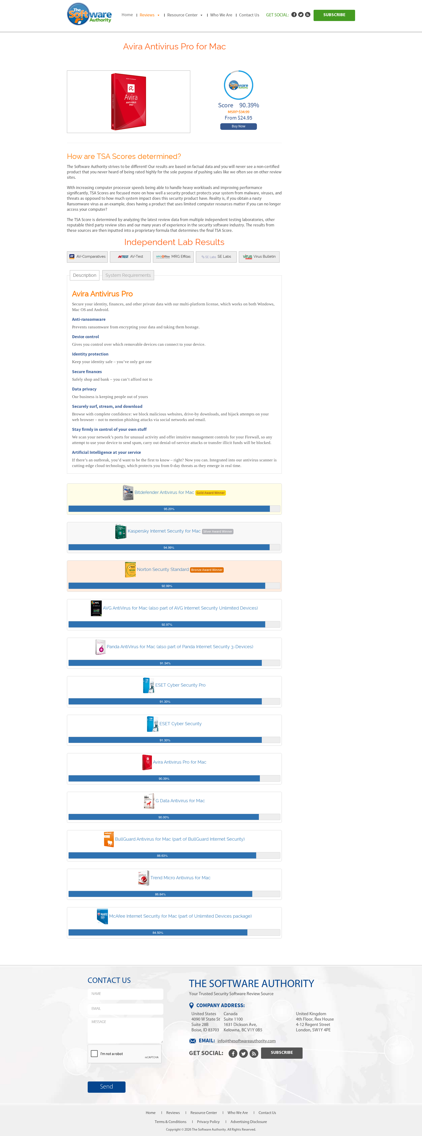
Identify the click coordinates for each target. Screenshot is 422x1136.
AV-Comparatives (90, 256)
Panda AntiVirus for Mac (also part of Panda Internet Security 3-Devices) (180, 646)
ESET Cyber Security (180, 723)
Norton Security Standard (163, 569)
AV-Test (136, 256)
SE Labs (224, 256)
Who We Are (221, 15)
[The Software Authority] (89, 13)
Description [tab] (84, 275)
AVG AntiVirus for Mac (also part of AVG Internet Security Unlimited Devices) (180, 608)
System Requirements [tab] (128, 275)
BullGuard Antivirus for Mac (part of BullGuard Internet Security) (180, 839)
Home (127, 15)
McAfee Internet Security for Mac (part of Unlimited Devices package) (180, 916)
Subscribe (334, 15)
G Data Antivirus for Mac (180, 800)
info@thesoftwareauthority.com (247, 1041)
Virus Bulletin (264, 256)
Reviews (147, 15)
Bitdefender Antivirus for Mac (164, 492)
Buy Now (238, 126)
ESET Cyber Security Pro (180, 685)
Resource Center (182, 15)
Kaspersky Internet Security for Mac (164, 531)
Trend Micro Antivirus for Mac (180, 877)
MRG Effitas (180, 256)
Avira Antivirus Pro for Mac (179, 762)
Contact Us (249, 15)
